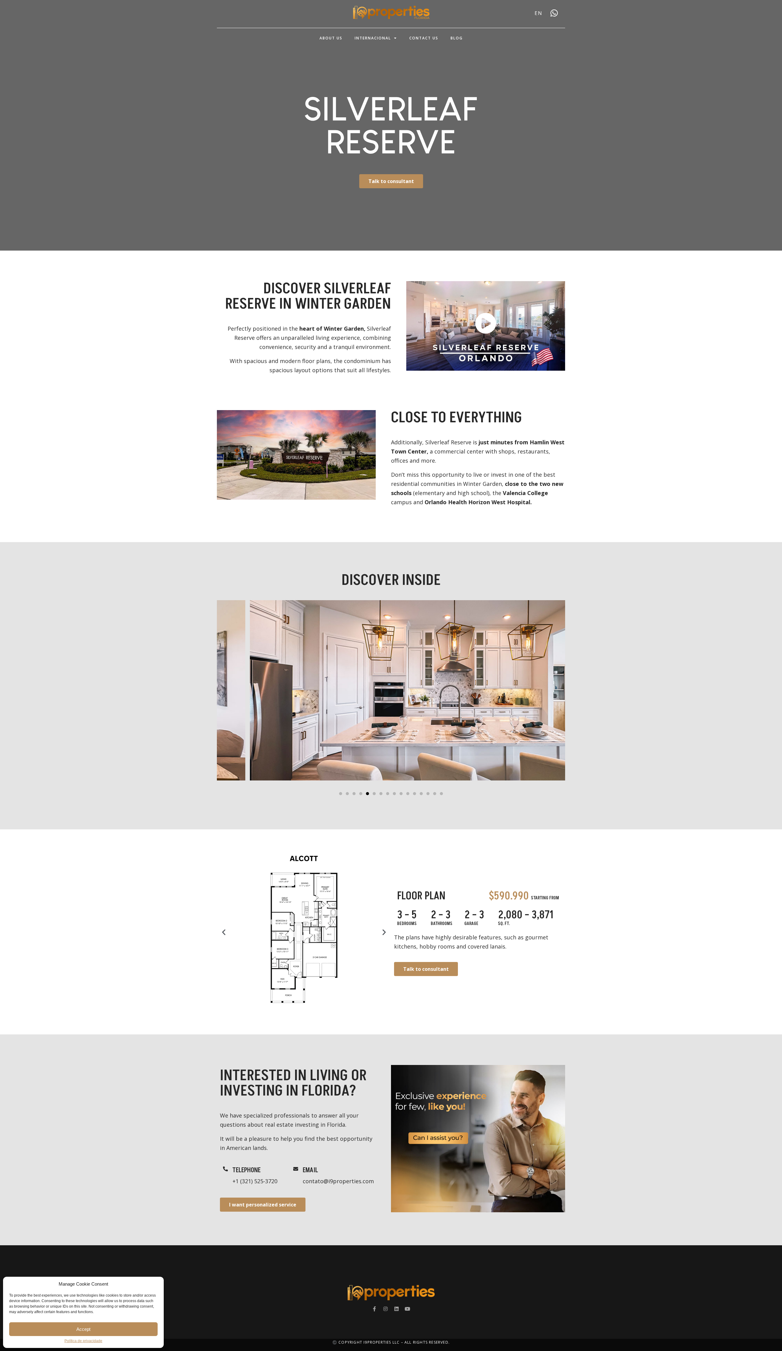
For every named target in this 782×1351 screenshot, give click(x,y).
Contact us (423, 38)
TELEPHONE (246, 1170)
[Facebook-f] (374, 1308)
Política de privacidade (83, 1341)
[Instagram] (385, 1308)
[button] (340, 793)
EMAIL (310, 1170)
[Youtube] (407, 1308)
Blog (457, 38)
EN (539, 13)
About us (331, 38)
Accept (83, 1329)
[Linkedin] (396, 1308)
